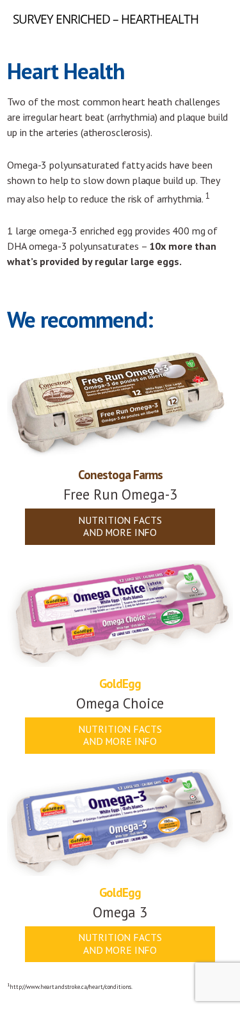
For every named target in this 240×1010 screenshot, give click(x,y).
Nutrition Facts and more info (119, 526)
